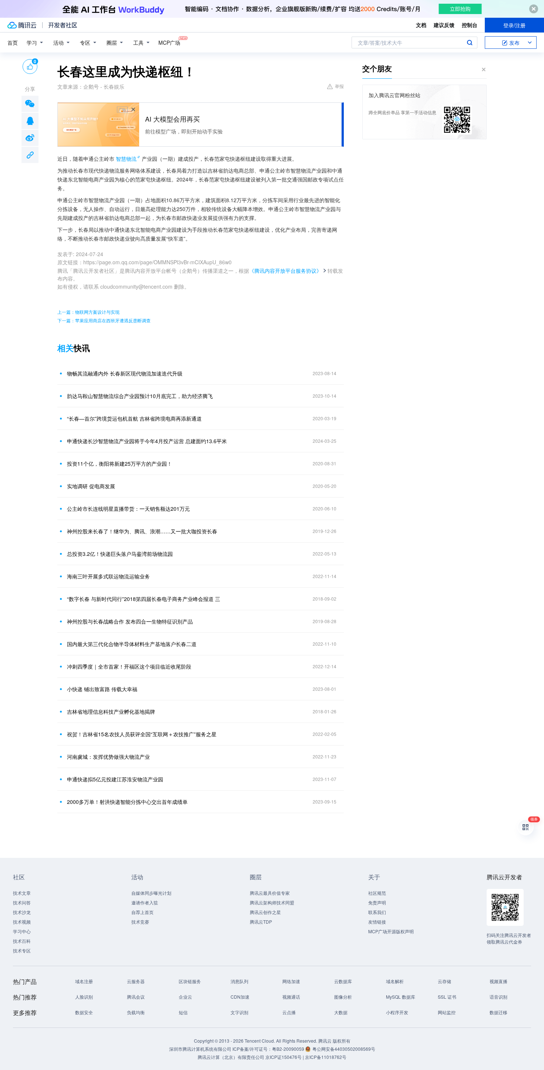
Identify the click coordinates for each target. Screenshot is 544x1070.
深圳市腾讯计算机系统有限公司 (200, 1049)
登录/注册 (514, 25)
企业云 (185, 996)
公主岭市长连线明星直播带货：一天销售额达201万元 (128, 508)
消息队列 (239, 981)
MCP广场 (169, 42)
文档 (421, 24)
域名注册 (84, 981)
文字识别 (239, 1012)
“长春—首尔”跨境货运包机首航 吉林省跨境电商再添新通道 (134, 418)
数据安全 (84, 1012)
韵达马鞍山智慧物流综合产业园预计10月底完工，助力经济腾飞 (140, 396)
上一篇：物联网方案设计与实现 (88, 312)
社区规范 (377, 893)
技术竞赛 (140, 921)
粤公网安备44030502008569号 (343, 1049)
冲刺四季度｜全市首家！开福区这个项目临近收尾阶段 (129, 666)
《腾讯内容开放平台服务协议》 (285, 270)
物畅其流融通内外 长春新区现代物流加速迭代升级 (124, 373)
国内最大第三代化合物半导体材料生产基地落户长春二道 (132, 644)
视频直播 (498, 981)
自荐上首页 (142, 912)
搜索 (470, 42)
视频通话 (291, 996)
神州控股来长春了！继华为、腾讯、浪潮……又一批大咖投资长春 (142, 531)
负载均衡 (136, 1012)
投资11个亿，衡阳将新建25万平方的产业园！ (119, 463)
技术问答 (22, 902)
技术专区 (22, 950)
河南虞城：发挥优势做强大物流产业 (108, 756)
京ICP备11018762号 (325, 1057)
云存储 (444, 981)
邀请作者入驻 (144, 902)
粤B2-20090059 (288, 1049)
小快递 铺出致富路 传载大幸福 (102, 689)
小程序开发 (397, 1012)
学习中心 (22, 931)
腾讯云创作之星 (265, 912)
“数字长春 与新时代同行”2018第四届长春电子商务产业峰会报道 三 (143, 598)
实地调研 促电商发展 (91, 486)
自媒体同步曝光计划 (151, 893)
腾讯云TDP (261, 921)
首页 (12, 42)
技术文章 (22, 893)
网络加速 (291, 981)
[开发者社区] (62, 25)
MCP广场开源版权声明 (391, 931)
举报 (339, 86)
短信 (183, 1012)
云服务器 (136, 981)
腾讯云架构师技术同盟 (272, 902)
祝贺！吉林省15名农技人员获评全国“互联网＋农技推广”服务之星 (141, 734)
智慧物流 (126, 158)
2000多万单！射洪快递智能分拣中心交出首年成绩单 (127, 801)
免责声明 (377, 902)
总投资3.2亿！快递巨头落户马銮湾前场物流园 (120, 553)
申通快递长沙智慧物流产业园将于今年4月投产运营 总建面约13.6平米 (147, 441)
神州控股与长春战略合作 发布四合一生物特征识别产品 (130, 621)
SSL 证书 (447, 996)
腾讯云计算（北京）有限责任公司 (231, 1057)
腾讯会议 (136, 996)
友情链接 (377, 921)
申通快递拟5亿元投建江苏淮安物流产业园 (115, 779)
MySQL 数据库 (400, 996)
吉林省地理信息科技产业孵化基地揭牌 (111, 711)
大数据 (340, 1012)
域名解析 (395, 981)
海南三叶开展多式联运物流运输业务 (108, 576)
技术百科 (22, 941)
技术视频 (22, 921)
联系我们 (377, 912)
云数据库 (343, 981)
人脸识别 (84, 996)
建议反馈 (444, 24)
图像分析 (343, 996)
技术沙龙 (22, 912)
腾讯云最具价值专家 (270, 893)
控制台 (469, 24)
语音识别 (498, 996)
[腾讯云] (21, 25)
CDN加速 (240, 996)
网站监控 (447, 1012)
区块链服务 (190, 981)
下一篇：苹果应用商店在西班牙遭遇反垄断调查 (104, 320)
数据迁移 (498, 1012)
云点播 (289, 1012)
